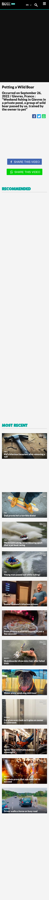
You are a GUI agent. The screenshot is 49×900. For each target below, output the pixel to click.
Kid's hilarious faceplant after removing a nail (24, 455)
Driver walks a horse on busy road (21, 811)
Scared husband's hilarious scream (21, 604)
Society (6, 658)
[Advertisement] (24, 147)
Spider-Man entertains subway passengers (19, 750)
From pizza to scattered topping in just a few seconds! (24, 632)
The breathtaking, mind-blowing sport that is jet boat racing (23, 543)
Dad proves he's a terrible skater (20, 515)
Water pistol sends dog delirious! (20, 693)
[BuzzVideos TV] (8, 4)
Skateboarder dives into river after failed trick (24, 662)
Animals (7, 690)
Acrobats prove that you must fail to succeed (22, 780)
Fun (5, 451)
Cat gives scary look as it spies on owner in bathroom (23, 721)
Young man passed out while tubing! (22, 574)
